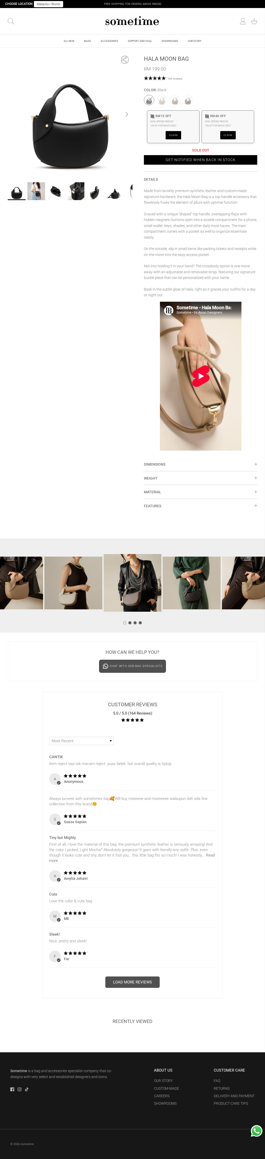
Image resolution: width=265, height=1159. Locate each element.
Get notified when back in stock (200, 160)
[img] (75, 776)
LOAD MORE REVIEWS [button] (132, 982)
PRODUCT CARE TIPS (231, 1103)
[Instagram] (19, 1089)
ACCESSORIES (109, 41)
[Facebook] (12, 1089)
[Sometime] (132, 21)
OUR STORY (194, 41)
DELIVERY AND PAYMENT (234, 1096)
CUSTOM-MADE (166, 1088)
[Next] (126, 114)
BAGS (87, 41)
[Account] (243, 21)
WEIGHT (151, 478)
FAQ (217, 1081)
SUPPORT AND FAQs (140, 41)
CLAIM (173, 135)
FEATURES (152, 506)
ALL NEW (69, 41)
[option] (70, 114)
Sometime (27, 1144)
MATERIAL (152, 492)
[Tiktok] (27, 1089)
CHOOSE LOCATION (19, 4)
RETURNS (222, 1088)
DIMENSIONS (154, 464)
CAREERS (162, 1096)
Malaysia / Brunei (48, 4)
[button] (124, 622)
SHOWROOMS (169, 41)
